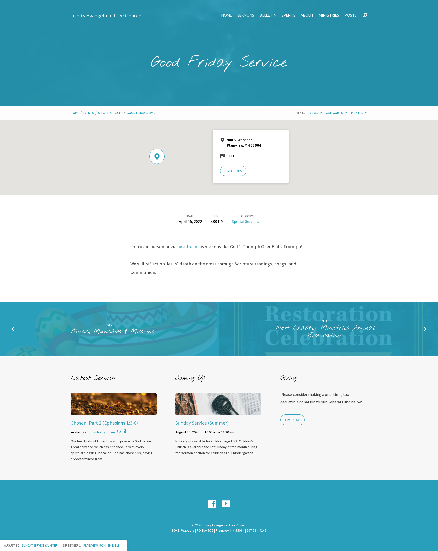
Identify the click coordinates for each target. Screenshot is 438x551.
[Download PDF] (125, 431)
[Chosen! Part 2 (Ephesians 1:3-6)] (114, 411)
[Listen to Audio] (119, 431)
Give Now (292, 420)
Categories (334, 113)
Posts (350, 15)
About (307, 15)
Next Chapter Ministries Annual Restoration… (325, 332)
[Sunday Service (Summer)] (218, 411)
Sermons (245, 15)
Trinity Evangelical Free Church (105, 15)
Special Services (110, 113)
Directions (233, 171)
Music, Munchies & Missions (112, 331)
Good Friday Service (142, 113)
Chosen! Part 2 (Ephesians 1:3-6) (104, 423)
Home (226, 15)
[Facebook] (212, 504)
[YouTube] (226, 504)
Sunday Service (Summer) (202, 423)
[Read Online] (113, 431)
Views (314, 113)
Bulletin (268, 15)
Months (357, 113)
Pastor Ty (99, 432)
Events (288, 15)
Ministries (329, 15)
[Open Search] (365, 15)
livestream (188, 247)
